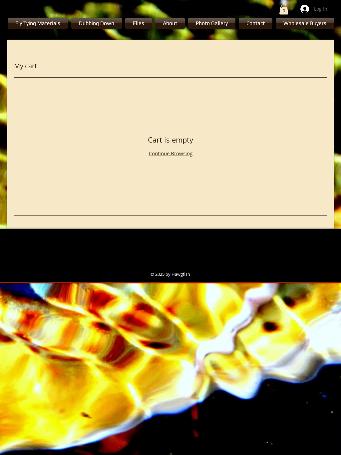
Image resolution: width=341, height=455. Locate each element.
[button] (283, 8)
